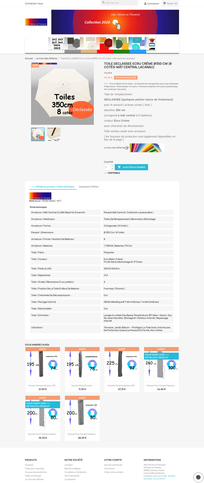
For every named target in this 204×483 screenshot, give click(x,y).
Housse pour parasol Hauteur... (161, 385)
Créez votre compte (113, 472)
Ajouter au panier (131, 167)
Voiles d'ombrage (33, 475)
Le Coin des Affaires (34, 479)
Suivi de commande (113, 465)
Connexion (109, 468)
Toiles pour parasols (34, 468)
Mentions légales (73, 468)
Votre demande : (72, 475)
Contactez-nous (34, 3)
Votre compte (113, 459)
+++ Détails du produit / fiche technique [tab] (52, 186)
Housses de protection (36, 472)
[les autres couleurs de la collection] (146, 147)
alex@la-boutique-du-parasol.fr (160, 477)
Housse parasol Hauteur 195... (42, 385)
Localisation (70, 479)
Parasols (29, 465)
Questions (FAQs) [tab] (89, 186)
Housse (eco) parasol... (82, 385)
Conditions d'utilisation (75, 472)
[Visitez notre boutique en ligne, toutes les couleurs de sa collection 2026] (115, 21)
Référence (35, 200)
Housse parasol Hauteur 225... (122, 385)
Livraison (69, 465)
